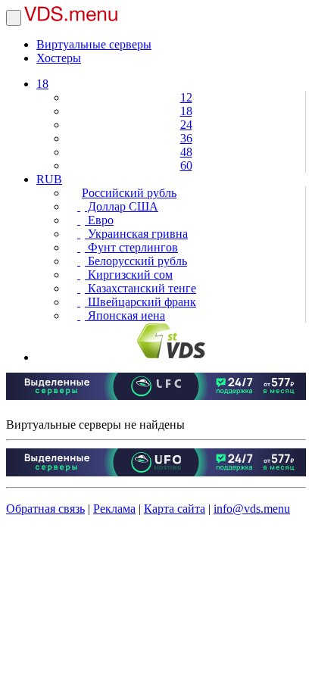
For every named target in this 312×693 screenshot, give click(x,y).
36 (186, 138)
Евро (99, 220)
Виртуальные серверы (93, 44)
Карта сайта (174, 508)
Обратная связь (45, 508)
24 (186, 124)
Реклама (114, 508)
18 (42, 83)
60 (186, 165)
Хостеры (58, 58)
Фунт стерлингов (131, 247)
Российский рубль (129, 192)
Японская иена (125, 315)
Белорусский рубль (136, 260)
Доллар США (121, 206)
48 (186, 151)
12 (186, 97)
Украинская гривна (136, 233)
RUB (49, 179)
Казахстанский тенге (140, 288)
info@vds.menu (252, 508)
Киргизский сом (129, 274)
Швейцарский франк (140, 301)
